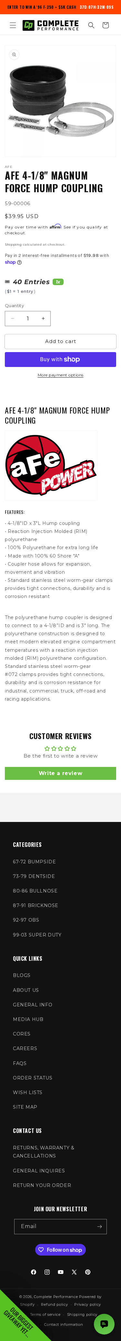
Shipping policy (82, 1314)
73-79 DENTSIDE (34, 876)
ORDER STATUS (32, 1078)
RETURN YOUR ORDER (42, 1185)
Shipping (13, 244)
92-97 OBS (26, 920)
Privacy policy (87, 1304)
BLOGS (22, 975)
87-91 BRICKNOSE (35, 905)
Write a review (60, 773)
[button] (13, 25)
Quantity (14, 305)
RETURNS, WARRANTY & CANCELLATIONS (43, 1152)
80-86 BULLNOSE (35, 891)
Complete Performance (56, 1296)
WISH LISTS (28, 1092)
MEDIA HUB (28, 1019)
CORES (22, 1034)
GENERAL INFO (32, 1005)
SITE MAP (25, 1107)
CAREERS (25, 1048)
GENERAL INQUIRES (39, 1171)
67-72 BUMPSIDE (34, 862)
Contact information (63, 1324)
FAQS (19, 1063)
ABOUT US (26, 990)
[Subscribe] (99, 1226)
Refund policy (54, 1304)
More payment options (61, 374)
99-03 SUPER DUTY (37, 935)
